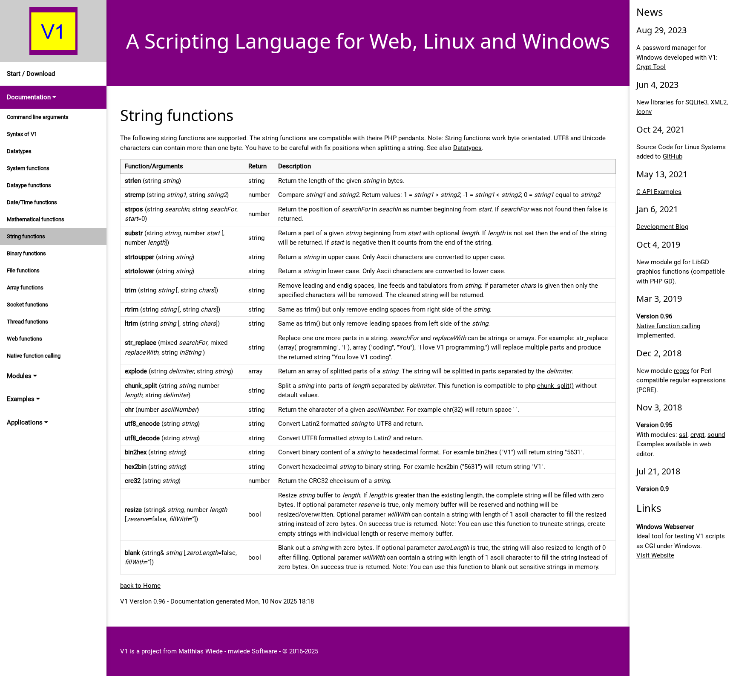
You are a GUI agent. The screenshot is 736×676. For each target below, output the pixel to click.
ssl (683, 435)
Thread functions (27, 321)
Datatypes (19, 151)
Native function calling (33, 355)
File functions (23, 270)
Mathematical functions (35, 219)
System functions (28, 168)
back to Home (140, 585)
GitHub (672, 156)
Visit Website (655, 555)
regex (681, 371)
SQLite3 (696, 102)
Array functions (25, 287)
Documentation (29, 97)
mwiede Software (252, 651)
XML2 (718, 102)
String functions (26, 236)
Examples (21, 399)
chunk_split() (555, 386)
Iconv (644, 112)
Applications (25, 422)
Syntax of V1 (22, 134)
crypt (697, 435)
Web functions (24, 338)
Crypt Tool (651, 67)
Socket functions (27, 304)
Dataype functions (29, 185)
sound (716, 435)
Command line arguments (38, 117)
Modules (20, 376)
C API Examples (658, 192)
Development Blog (662, 227)
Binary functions (26, 253)
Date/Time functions (32, 202)
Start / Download (31, 74)
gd (677, 262)
